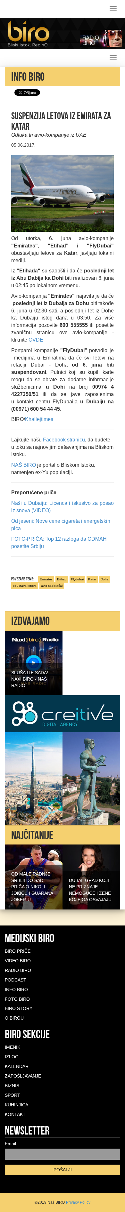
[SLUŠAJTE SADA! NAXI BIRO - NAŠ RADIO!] (34, 662)
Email (10, 1143)
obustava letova (25, 585)
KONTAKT (15, 1114)
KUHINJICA (16, 1104)
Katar (92, 579)
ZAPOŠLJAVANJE (23, 1076)
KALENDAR (17, 1066)
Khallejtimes (39, 419)
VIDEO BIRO (18, 960)
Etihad (62, 579)
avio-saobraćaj (52, 585)
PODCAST (15, 979)
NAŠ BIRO (23, 465)
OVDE (36, 340)
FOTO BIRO (17, 999)
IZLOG (12, 1056)
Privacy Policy (78, 1202)
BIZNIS (12, 1085)
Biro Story (18, 1008)
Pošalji (63, 1169)
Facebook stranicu (64, 439)
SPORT (12, 1095)
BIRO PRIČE (17, 951)
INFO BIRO (16, 989)
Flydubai (77, 579)
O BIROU (14, 1018)
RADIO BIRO (18, 970)
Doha (105, 579)
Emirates (46, 579)
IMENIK (12, 1047)
